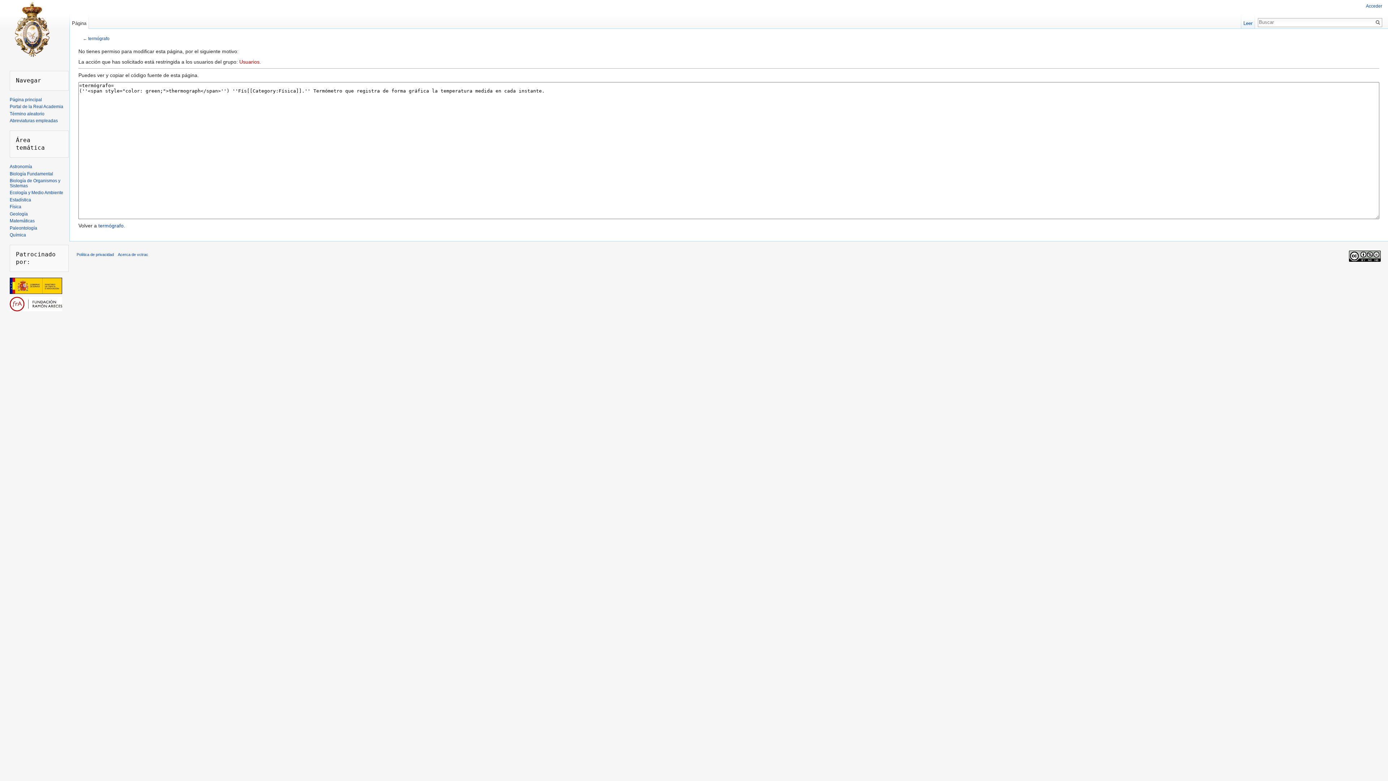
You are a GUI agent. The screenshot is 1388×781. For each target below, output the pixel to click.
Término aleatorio (27, 113)
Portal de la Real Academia (36, 106)
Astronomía (21, 166)
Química (18, 235)
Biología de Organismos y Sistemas (35, 183)
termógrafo (99, 38)
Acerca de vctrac (133, 254)
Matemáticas (22, 220)
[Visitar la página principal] (32, 29)
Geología (19, 214)
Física (15, 206)
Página (79, 23)
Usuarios (249, 62)
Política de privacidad (95, 254)
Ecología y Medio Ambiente (36, 192)
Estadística (20, 199)
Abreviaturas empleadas (34, 120)
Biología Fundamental (31, 173)
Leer (1247, 23)
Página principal (26, 99)
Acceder (1374, 6)
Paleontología (23, 228)
